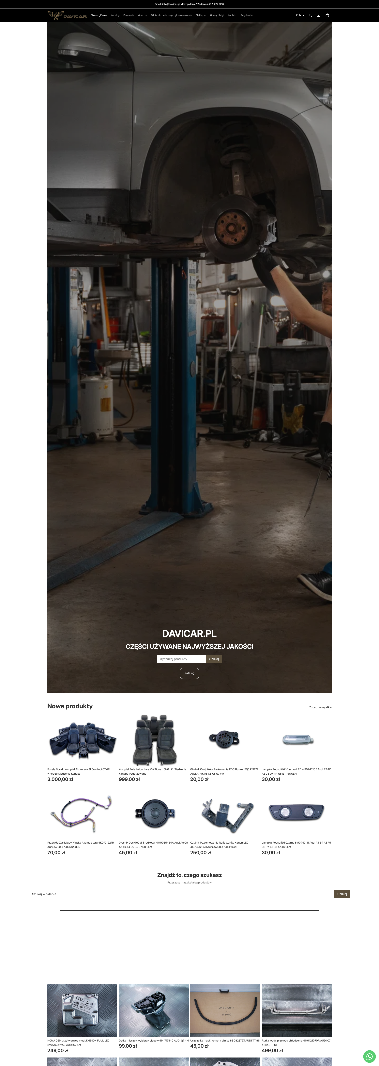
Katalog (189, 673)
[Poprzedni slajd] (53, 739)
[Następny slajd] (111, 739)
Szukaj (214, 659)
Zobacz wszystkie (320, 707)
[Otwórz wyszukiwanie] (310, 15)
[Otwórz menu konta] (318, 15)
